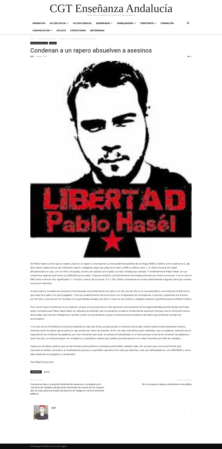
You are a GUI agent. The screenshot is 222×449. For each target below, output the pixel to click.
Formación (167, 23)
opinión (47, 372)
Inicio (32, 38)
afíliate (61, 30)
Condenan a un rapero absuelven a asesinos (91, 50)
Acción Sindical (82, 23)
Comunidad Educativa (47, 38)
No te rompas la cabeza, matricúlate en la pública (167, 384)
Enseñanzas (103, 23)
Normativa (38, 23)
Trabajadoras (125, 23)
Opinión (53, 43)
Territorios (147, 23)
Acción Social (58, 23)
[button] (188, 23)
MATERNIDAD (97, 30)
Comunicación (41, 30)
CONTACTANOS (78, 30)
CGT (32, 56)
